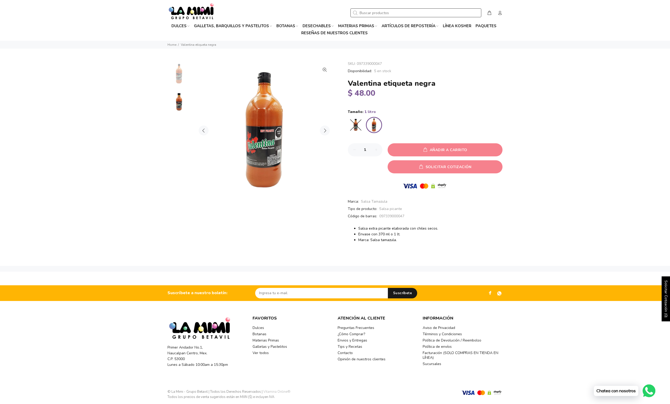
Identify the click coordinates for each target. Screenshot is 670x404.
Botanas (259, 334)
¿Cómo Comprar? (351, 334)
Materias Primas (266, 340)
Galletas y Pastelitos (270, 346)
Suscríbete (402, 293)
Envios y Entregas (352, 340)
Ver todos (261, 352)
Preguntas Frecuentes (356, 327)
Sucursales (432, 363)
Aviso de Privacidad (439, 327)
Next (325, 130)
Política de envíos (437, 346)
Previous (204, 130)
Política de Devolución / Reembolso (452, 340)
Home (172, 45)
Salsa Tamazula (374, 201)
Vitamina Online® (277, 391)
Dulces (258, 327)
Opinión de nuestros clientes (362, 359)
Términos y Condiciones (442, 334)
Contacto (345, 352)
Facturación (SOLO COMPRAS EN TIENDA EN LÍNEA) (460, 355)
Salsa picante (390, 208)
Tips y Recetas (350, 346)
